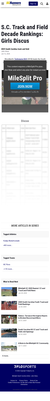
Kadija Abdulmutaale (11, 241)
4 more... (5, 356)
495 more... (7, 245)
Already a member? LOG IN (25, 92)
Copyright (23, 371)
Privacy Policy (23, 380)
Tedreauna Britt (20, 59)
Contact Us (13, 380)
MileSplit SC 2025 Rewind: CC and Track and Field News (31, 289)
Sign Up (33, 4)
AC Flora (6, 265)
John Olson (5, 51)
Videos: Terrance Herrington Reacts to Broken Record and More (32, 317)
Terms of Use (34, 380)
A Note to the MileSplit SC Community (33, 343)
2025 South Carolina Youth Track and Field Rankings (33, 303)
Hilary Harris (10, 182)
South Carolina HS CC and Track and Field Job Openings (33, 331)
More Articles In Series (25, 225)
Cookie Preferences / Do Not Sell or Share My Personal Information (24, 383)
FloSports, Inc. (30, 371)
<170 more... (8, 269)
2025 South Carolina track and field (15, 49)
